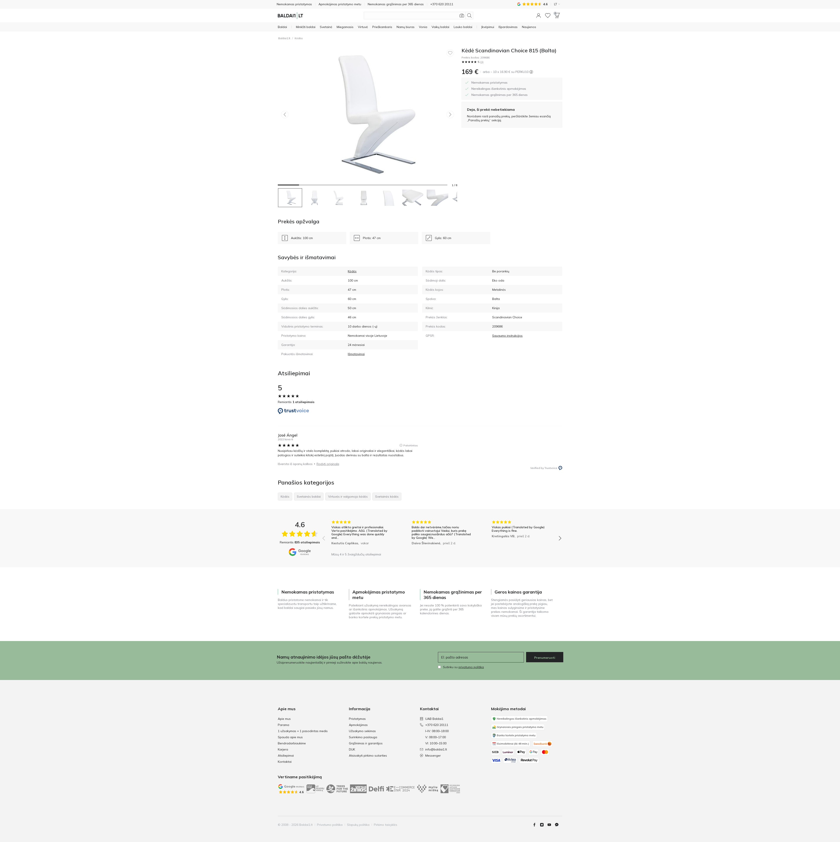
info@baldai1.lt (436, 749)
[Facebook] (536, 825)
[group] (362, 535)
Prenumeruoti (544, 658)
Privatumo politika (330, 825)
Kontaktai (285, 762)
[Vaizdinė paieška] (462, 15)
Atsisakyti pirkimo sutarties (368, 755)
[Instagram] (543, 825)
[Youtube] (551, 825)
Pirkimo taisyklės (385, 825)
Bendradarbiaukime (292, 743)
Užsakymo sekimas (362, 731)
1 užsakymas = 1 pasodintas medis (303, 731)
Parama (283, 725)
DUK (352, 749)
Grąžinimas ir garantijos (366, 743)
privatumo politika (471, 667)
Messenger (433, 755)
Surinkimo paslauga (363, 737)
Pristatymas (357, 719)
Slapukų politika (358, 825)
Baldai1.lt (284, 38)
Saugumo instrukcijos (507, 336)
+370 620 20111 (436, 725)
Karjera (283, 749)
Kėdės (299, 38)
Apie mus (284, 719)
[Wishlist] (548, 15)
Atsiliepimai (286, 755)
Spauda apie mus (290, 737)
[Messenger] (558, 825)
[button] (538, 15)
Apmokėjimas (358, 725)
